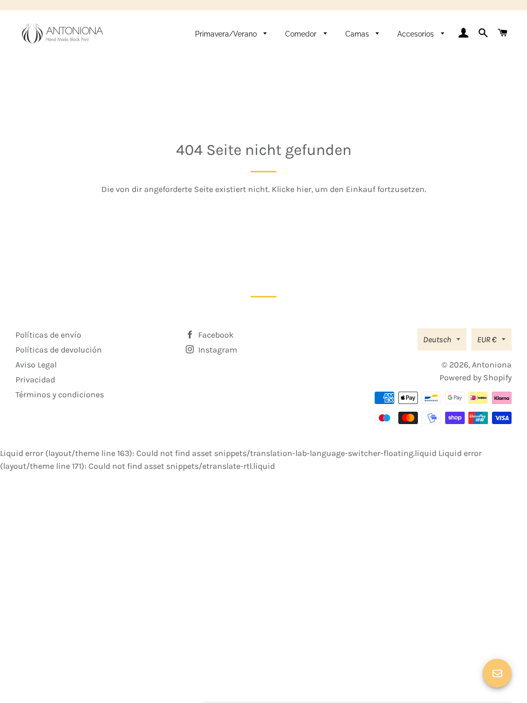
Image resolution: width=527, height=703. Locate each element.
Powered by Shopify (476, 377)
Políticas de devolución (58, 350)
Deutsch (437, 339)
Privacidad (35, 379)
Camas (358, 34)
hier (303, 189)
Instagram (216, 350)
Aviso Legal (36, 365)
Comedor (302, 34)
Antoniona (492, 365)
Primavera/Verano (227, 34)
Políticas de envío (48, 335)
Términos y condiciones (59, 394)
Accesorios (416, 34)
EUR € (487, 339)
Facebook (215, 335)
